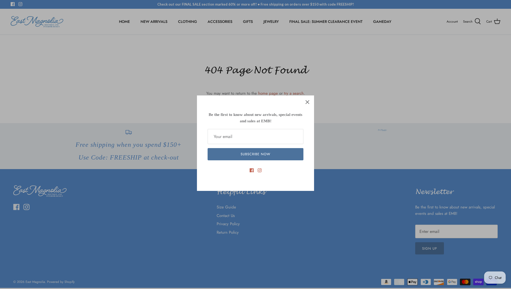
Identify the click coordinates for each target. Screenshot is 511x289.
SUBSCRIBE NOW (256, 154)
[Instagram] (260, 170)
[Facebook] (252, 170)
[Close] (307, 102)
